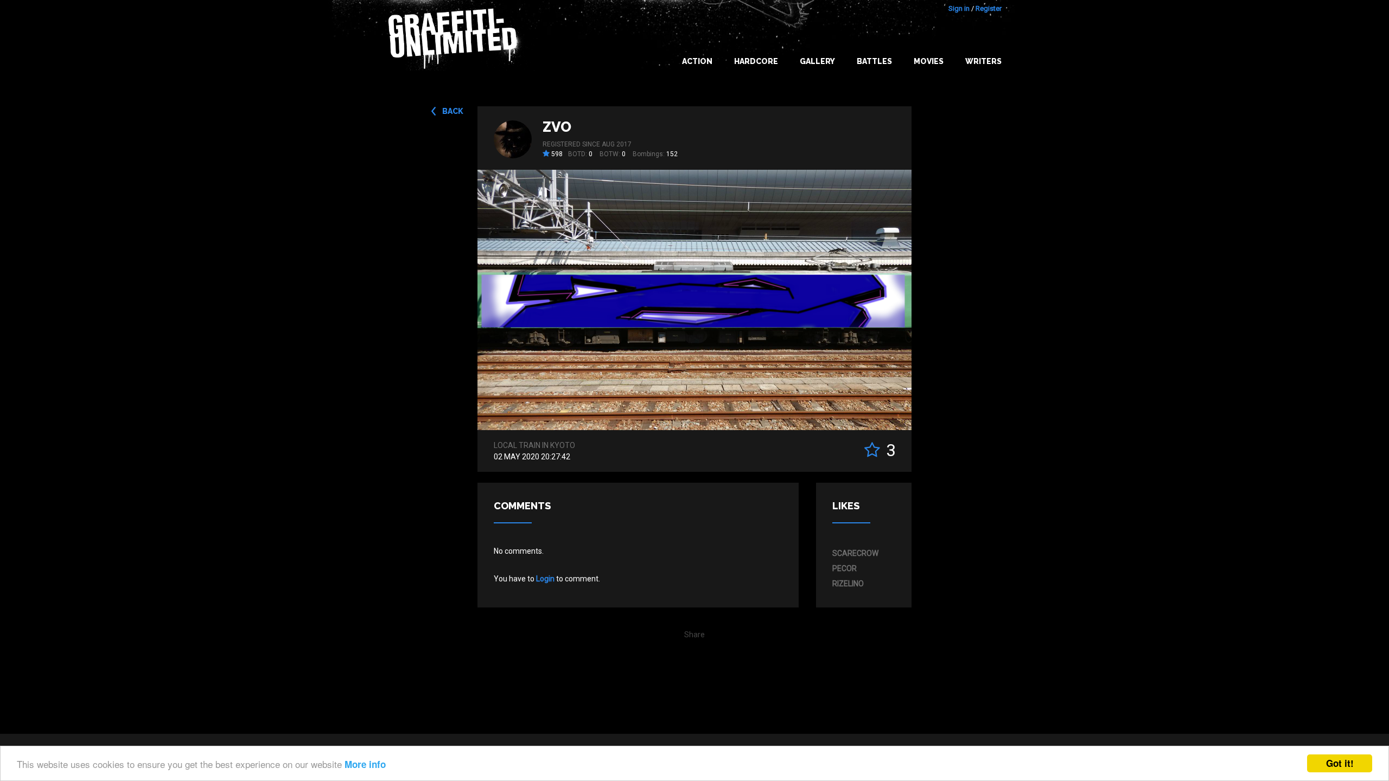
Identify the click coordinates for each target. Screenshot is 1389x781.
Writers (983, 61)
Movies (929, 61)
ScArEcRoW (855, 553)
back (452, 111)
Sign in (959, 8)
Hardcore (756, 61)
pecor (844, 568)
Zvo (557, 127)
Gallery (817, 61)
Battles (874, 61)
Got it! (1340, 763)
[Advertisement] (1345, 565)
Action (697, 61)
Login (545, 578)
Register (989, 8)
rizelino (848, 583)
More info (365, 764)
